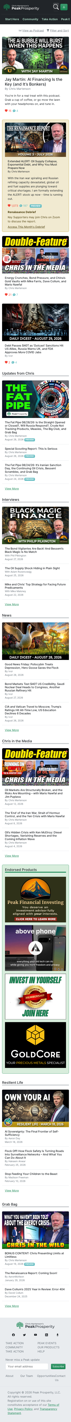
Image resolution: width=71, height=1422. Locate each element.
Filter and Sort (59, 30)
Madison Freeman (18, 1177)
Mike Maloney (18, 591)
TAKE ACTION (15, 1343)
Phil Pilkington (18, 555)
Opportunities (46, 1376)
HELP (41, 1351)
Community (30, 19)
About (9, 1376)
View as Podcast (33, 30)
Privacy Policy (23, 1409)
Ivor (10, 355)
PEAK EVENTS (47, 1343)
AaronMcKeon (16, 1276)
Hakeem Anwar (17, 1161)
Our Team (26, 1376)
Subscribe (58, 1366)
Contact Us (60, 1378)
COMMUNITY (14, 1347)
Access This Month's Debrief (26, 227)
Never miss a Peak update (23, 1359)
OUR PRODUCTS (48, 1347)
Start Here (12, 19)
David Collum (15, 1292)
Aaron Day (14, 1138)
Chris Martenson (20, 88)
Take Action (50, 19)
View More (12, 488)
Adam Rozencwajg (21, 571)
